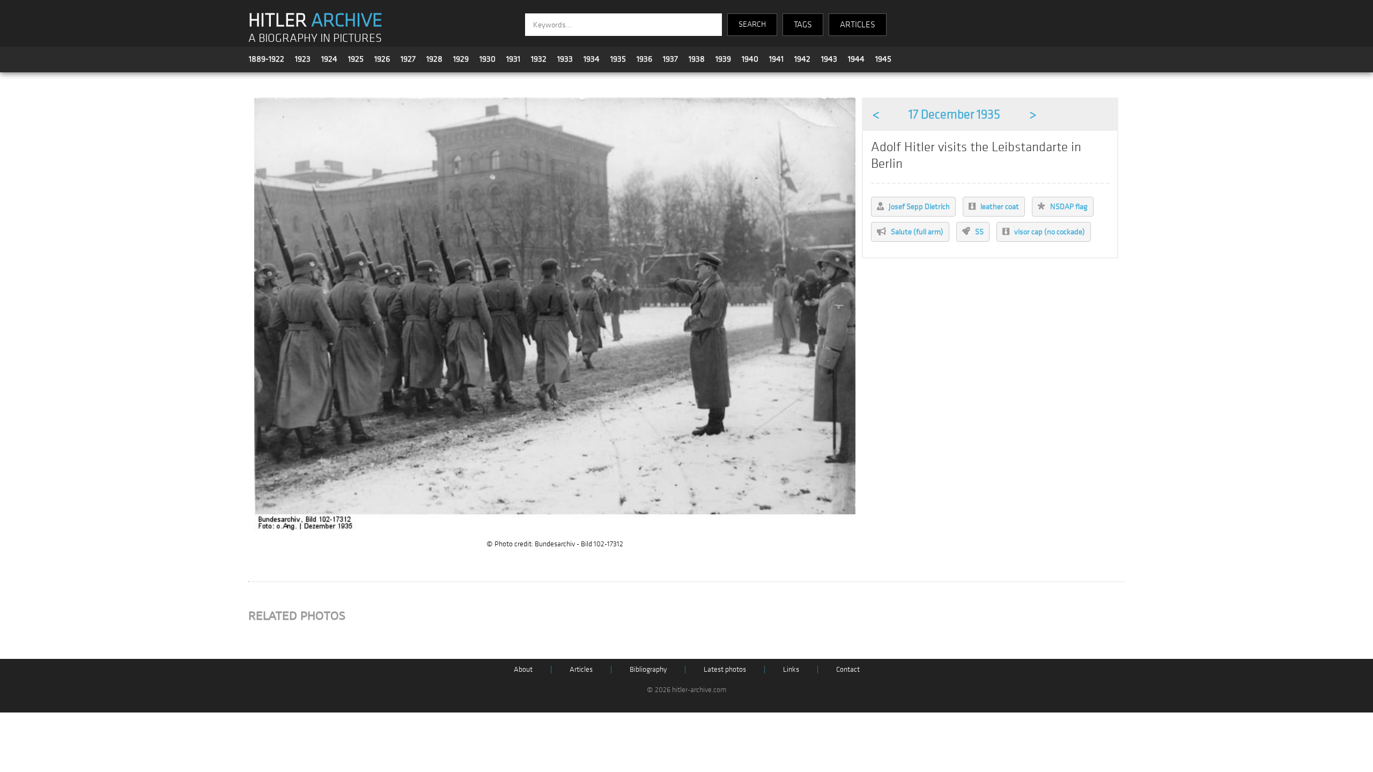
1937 (670, 59)
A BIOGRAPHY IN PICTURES (315, 38)
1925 (356, 59)
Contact (848, 669)
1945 (883, 59)
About (523, 669)
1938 (697, 59)
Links (791, 669)
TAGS (803, 24)
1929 (461, 59)
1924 (329, 59)
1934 (592, 59)
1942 (802, 59)
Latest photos (725, 669)
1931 (513, 59)
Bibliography (648, 669)
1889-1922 (266, 59)
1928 (434, 59)
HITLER (315, 20)
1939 (723, 59)
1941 (776, 59)
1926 (382, 59)
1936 (644, 59)
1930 (487, 59)
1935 (618, 59)
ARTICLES (857, 24)
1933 (565, 59)
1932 (539, 59)
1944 (856, 59)
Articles (581, 669)
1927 (408, 59)
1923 (303, 59)
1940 (750, 59)
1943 (829, 59)
